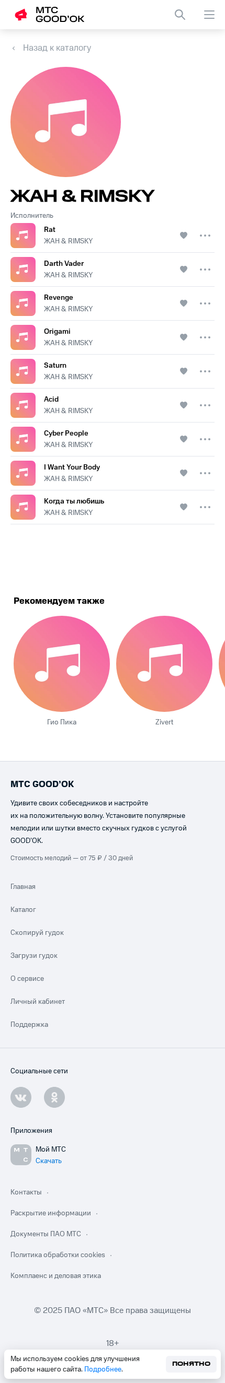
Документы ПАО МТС (45, 1234)
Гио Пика (61, 722)
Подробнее (102, 1369)
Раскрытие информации (50, 1213)
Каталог (23, 910)
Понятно (191, 1363)
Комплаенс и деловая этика (55, 1276)
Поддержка (29, 1025)
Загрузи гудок (34, 956)
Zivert (164, 722)
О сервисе (27, 979)
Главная (23, 887)
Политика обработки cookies (57, 1255)
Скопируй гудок (37, 933)
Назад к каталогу (57, 48)
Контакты (26, 1192)
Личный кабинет (37, 1002)
